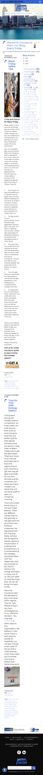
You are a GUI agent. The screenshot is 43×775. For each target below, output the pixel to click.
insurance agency (33, 119)
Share (36, 42)
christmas (14, 710)
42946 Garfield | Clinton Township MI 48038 (21, 744)
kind (5, 714)
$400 (35, 121)
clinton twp (27, 98)
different (26, 134)
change (32, 117)
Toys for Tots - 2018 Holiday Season (12, 405)
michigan (7, 386)
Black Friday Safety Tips (12, 65)
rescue (33, 105)
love (13, 701)
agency (26, 93)
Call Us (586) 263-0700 (12, 2)
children (10, 699)
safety (6, 383)
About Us (20, 739)
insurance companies (29, 103)
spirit (16, 714)
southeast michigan (12, 388)
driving (32, 93)
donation (7, 710)
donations (26, 96)
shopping (12, 383)
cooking (26, 106)
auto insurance (28, 121)
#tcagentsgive (27, 131)
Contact (29, 739)
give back (33, 96)
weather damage (28, 114)
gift (13, 708)
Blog (12, 739)
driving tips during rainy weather (30, 109)
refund (25, 117)
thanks (16, 712)
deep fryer (26, 105)
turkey (25, 101)
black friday (11, 381)
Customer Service (31, 737)
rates (25, 119)
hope (6, 715)
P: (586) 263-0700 (15, 746)
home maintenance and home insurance (30, 112)
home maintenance (29, 124)
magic (9, 701)
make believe (8, 712)
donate (26, 127)
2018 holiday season (29, 133)
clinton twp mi (30, 84)
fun (12, 703)
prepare (26, 94)
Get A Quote (16, 737)
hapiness (7, 703)
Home (7, 737)
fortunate (11, 715)
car (34, 87)
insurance (7, 384)
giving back (27, 99)
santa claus (13, 706)
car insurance (34, 134)
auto (33, 91)
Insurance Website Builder (25, 771)
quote (13, 384)
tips (17, 381)
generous (11, 714)
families (6, 717)
